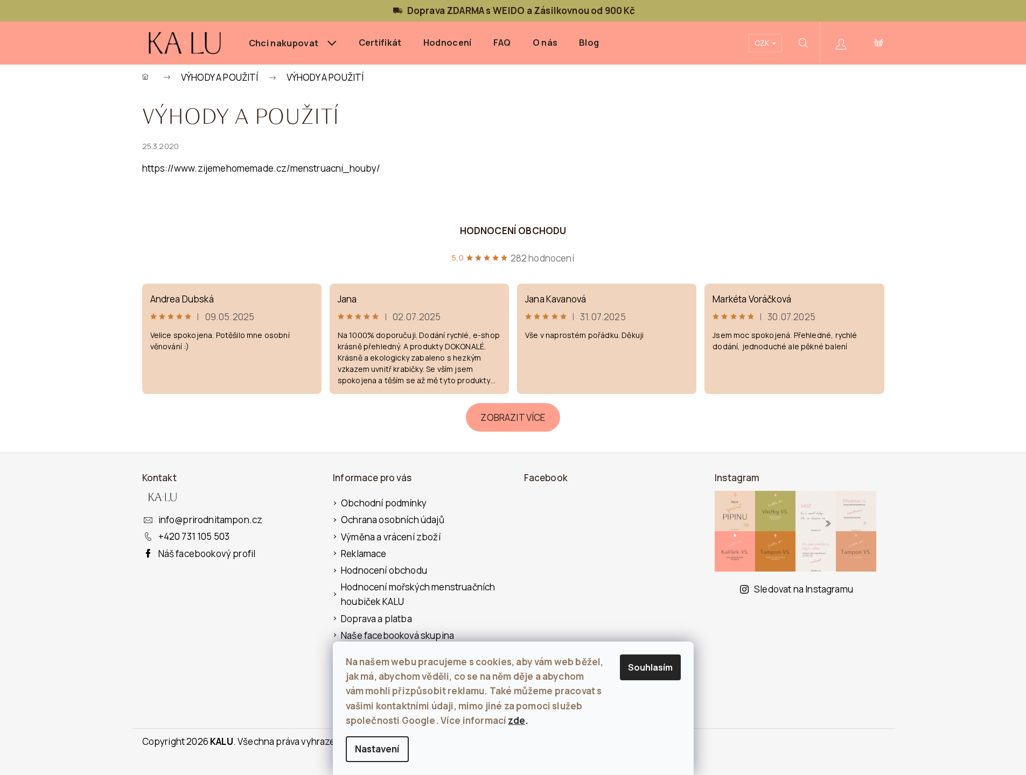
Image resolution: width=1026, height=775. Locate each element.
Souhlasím (650, 667)
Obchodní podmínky (384, 503)
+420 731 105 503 (194, 536)
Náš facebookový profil (207, 553)
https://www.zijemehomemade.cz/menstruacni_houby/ (261, 168)
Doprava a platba (376, 618)
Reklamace (364, 553)
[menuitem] (293, 43)
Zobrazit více (512, 417)
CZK (763, 43)
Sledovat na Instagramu (803, 589)
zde (516, 720)
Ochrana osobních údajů (392, 519)
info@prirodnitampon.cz (210, 519)
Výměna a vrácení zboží (391, 537)
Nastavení (377, 749)
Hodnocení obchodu (513, 230)
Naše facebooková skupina (397, 635)
